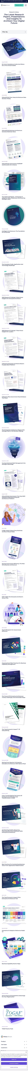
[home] (5, 5)
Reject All (14, 1059)
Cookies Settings (14, 1067)
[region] (14, 1060)
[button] (25, 5)
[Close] (26, 1052)
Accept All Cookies (14, 1063)
